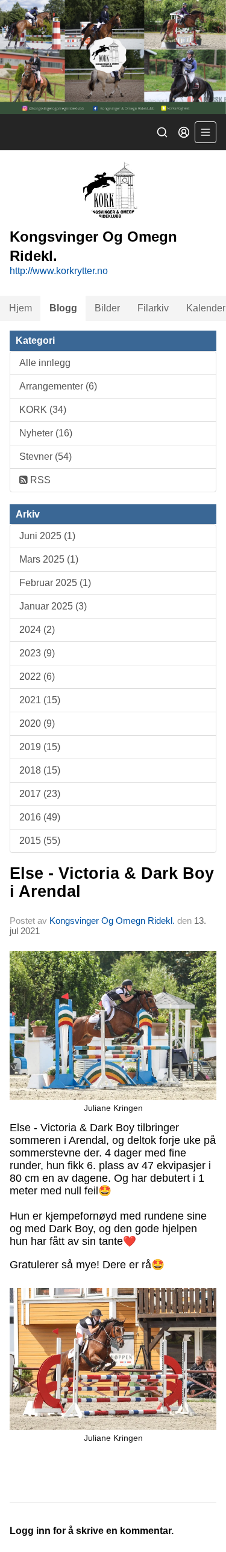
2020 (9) (37, 723)
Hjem (20, 308)
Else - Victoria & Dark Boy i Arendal (112, 882)
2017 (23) (39, 794)
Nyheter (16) (45, 433)
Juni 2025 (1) (47, 536)
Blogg (63, 308)
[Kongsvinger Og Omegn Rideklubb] (113, 57)
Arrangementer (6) (58, 386)
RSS (39, 480)
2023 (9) (37, 653)
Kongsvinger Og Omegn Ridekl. (112, 920)
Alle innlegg (45, 363)
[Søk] (162, 132)
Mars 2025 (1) (48, 559)
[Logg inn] (184, 132)
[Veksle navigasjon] (205, 132)
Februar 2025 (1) (55, 583)
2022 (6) (37, 676)
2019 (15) (39, 747)
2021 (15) (39, 700)
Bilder (107, 308)
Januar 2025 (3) (53, 606)
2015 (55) (39, 841)
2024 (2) (37, 630)
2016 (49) (39, 817)
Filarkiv (153, 308)
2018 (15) (39, 770)
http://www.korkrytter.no (59, 271)
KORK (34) (42, 410)
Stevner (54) (45, 456)
